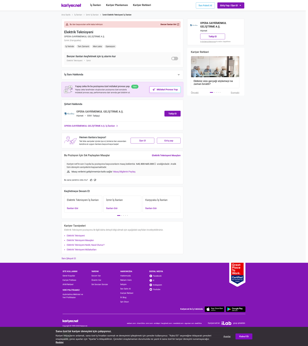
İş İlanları (95, 5)
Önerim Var (96, 280)
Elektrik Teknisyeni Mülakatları (81, 249)
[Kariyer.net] (75, 321)
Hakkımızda (125, 276)
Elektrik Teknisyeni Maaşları (166, 155)
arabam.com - (132, 323)
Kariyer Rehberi (126, 293)
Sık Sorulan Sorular (99, 284)
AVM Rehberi (68, 284)
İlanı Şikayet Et (69, 258)
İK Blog (123, 297)
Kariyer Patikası (69, 280)
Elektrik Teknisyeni (76, 235)
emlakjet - (157, 323)
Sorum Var (96, 276)
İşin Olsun (124, 302)
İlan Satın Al (125, 289)
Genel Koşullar (69, 276)
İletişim (123, 284)
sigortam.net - (190, 323)
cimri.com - (150, 323)
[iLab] (226, 323)
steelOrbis (198, 323)
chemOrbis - (141, 323)
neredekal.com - (179, 323)
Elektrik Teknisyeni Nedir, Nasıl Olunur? (86, 245)
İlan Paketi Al (205, 5)
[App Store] (214, 309)
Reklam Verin (126, 280)
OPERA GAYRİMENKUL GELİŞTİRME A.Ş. (84, 36)
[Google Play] (235, 309)
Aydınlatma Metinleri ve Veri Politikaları (73, 296)
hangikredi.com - (167, 323)
